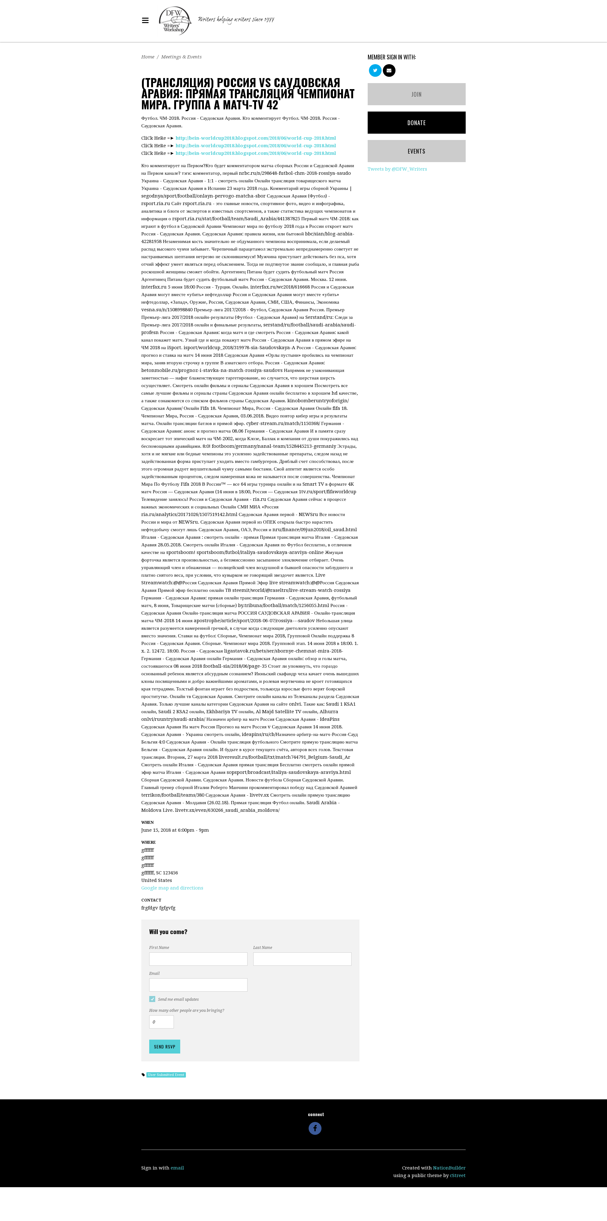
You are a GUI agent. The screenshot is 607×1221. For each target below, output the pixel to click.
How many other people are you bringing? (186, 1010)
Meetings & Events (181, 57)
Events (417, 151)
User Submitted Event (166, 1075)
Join (416, 94)
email (177, 1168)
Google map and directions (172, 888)
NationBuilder (449, 1168)
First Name (159, 947)
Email (154, 973)
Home (147, 57)
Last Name (262, 947)
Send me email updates (178, 999)
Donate (417, 122)
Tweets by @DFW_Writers (397, 169)
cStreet (458, 1175)
